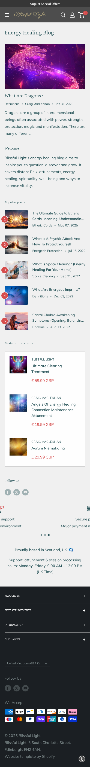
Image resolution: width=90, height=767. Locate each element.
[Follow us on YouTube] (25, 492)
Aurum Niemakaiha (48, 448)
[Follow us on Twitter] (16, 492)
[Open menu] (7, 15)
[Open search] (63, 15)
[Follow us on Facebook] (8, 492)
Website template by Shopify (30, 756)
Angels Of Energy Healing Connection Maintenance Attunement (53, 410)
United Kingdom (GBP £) (23, 663)
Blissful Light (42, 359)
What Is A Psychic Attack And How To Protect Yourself (56, 241)
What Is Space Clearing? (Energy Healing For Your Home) (58, 267)
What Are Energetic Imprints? (56, 289)
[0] (81, 15)
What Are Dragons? (24, 96)
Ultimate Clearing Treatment (46, 369)
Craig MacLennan (46, 398)
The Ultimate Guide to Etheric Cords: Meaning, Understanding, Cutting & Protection (58, 216)
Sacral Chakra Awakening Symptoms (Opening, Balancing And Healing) (57, 318)
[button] (81, 758)
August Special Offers (45, 4)
